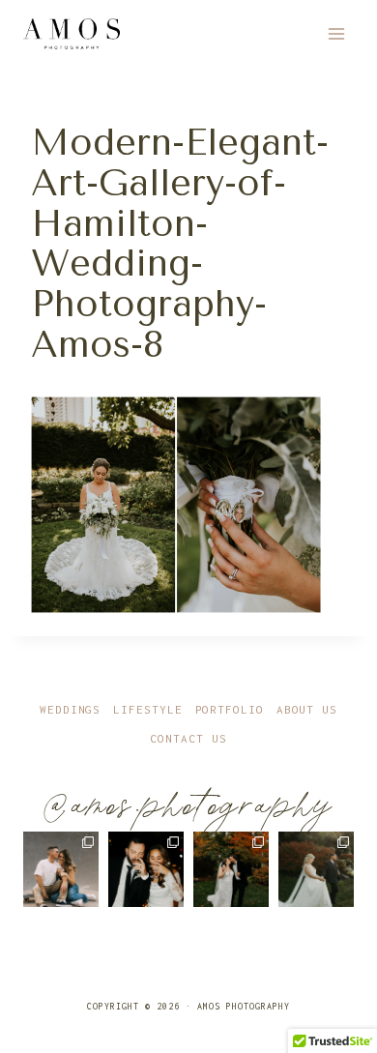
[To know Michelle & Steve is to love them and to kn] (146, 869)
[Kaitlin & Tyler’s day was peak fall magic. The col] (231, 869)
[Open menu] (336, 33)
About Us (306, 709)
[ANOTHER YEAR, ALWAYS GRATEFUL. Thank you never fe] (61, 869)
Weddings (70, 709)
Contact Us (188, 738)
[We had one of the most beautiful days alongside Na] (316, 869)
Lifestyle (147, 709)
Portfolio (229, 709)
